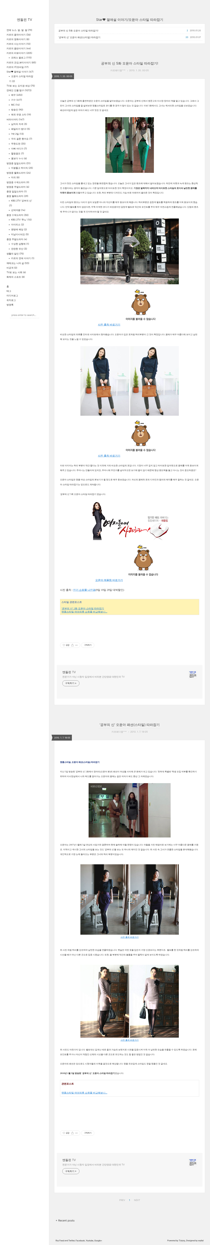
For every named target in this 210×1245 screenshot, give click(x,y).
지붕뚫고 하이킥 (21, 167)
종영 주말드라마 (17, 239)
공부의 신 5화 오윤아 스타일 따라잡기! (78, 30)
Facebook (80, 1240)
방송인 (16, 109)
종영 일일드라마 (17, 191)
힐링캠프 (17, 153)
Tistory (182, 1240)
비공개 (12, 267)
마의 (15, 177)
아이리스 (17, 224)
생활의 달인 (15, 253)
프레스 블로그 (21, 57)
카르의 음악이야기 (19, 34)
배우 (16, 94)
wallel (201, 1240)
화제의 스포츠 (16, 276)
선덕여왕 (17, 210)
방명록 (10, 304)
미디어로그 (12, 295)
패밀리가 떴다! (20, 128)
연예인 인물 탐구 (19, 90)
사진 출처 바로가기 (109, 324)
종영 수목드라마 (18, 215)
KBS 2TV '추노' (21, 219)
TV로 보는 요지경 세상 (21, 85)
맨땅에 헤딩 (18, 229)
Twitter (71, 1240)
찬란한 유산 (18, 248)
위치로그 (11, 300)
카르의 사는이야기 (19, 43)
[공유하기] (72, 645)
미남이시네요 (19, 234)
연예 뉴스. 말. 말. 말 (19, 30)
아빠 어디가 (18, 148)
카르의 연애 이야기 (22, 258)
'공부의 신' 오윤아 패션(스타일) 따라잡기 (79, 37)
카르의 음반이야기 (19, 48)
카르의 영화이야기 (18, 39)
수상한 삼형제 (19, 243)
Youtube (89, 1240)
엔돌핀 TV (24, 20)
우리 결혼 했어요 (21, 138)
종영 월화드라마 (17, 196)
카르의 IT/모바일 (18, 67)
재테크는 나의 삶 (18, 263)
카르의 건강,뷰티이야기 (21, 62)
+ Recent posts (65, 1220)
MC (15, 104)
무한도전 (18, 143)
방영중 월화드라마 (19, 172)
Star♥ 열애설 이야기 (20, 71)
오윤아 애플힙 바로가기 (109, 580)
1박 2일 (17, 133)
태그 (9, 291)
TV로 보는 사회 (16, 272)
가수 (16, 99)
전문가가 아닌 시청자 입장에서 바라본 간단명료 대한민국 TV (93, 676)
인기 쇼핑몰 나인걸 (84, 590)
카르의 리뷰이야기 (19, 53)
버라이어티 (15, 119)
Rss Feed (60, 1240)
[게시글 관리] (76, 645)
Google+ (98, 1240)
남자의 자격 (18, 124)
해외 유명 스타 (20, 114)
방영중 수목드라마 (18, 182)
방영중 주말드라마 (18, 186)
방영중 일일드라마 (19, 163)
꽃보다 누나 (18, 158)
